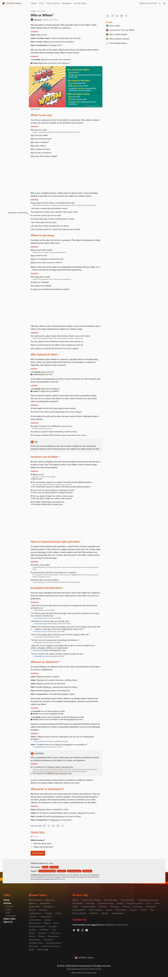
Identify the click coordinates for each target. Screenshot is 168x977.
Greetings (114, 906)
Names (109, 909)
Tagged (34, 871)
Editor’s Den (80, 3)
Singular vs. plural (135, 903)
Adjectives (49, 900)
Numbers (42, 933)
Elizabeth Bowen (39, 747)
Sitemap (70, 969)
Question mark (35, 943)
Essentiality (151, 906)
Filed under (35, 867)
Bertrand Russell (39, 741)
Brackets (43, 909)
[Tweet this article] (44, 826)
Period (32, 936)
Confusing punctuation (148, 900)
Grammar (66, 3)
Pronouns (41, 11)
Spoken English (88, 906)
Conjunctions (46, 916)
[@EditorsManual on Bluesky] (87, 930)
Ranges (105, 913)
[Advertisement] (66, 174)
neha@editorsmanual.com (116, 924)
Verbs (31, 949)
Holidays (103, 906)
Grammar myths (74, 871)
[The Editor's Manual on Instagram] (83, 930)
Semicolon (33, 946)
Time (148, 903)
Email (56, 923)
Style (41, 3)
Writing (126, 906)
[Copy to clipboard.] (62, 826)
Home (6, 900)
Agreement (45, 903)
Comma (32, 916)
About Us (8, 922)
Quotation (138, 906)
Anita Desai (37, 650)
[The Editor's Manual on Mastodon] (79, 930)
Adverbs (32, 903)
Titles (156, 903)
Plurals (41, 936)
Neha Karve (38, 20)
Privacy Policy (82, 969)
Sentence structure (50, 946)
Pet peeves (87, 871)
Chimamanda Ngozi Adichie (43, 623)
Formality (61, 871)
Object (143, 909)
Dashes (47, 919)
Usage (34, 3)
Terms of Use (61, 879)
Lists (54, 929)
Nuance (133, 909)
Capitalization (35, 913)
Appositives (48, 906)
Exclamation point (37, 926)
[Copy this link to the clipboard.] (54, 115)
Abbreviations (35, 900)
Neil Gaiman (38, 618)
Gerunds (52, 926)
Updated (45, 20)
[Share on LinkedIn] (53, 826)
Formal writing (127, 900)
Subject (120, 903)
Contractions (35, 919)
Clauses (48, 913)
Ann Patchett (38, 610)
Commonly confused (47, 871)
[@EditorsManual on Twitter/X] (74, 930)
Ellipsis (47, 923)
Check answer (37, 853)
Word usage (43, 949)
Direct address (79, 913)
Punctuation (53, 3)
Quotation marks (54, 943)
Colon (58, 913)
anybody (45, 215)
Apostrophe (34, 906)
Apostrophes (117, 913)
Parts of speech (95, 909)
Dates (75, 906)
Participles (55, 933)
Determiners (35, 923)
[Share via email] (58, 826)
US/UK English (110, 900)
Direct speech (79, 909)
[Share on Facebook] (49, 826)
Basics (75, 900)
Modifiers (93, 913)
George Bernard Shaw (41, 656)
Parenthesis (121, 909)
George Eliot (38, 642)
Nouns (32, 933)
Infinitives (44, 929)
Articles (7, 903)
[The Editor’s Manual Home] (12, 3)
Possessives (53, 936)
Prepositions (34, 939)
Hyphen (32, 929)
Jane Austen (38, 637)
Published (35, 863)
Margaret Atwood (40, 631)
